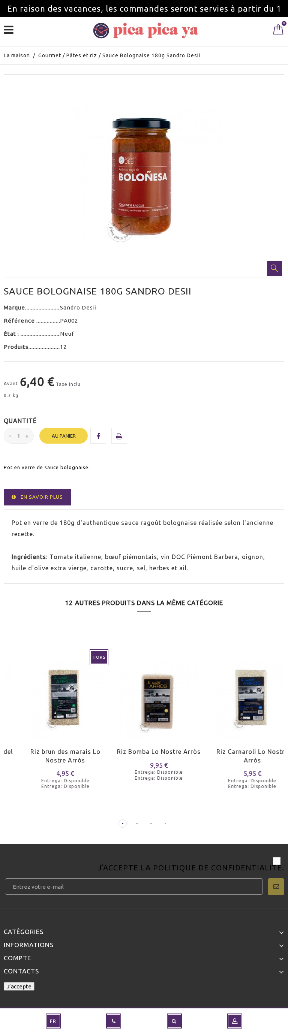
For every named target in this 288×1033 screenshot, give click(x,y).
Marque (14, 307)
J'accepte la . (191, 868)
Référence (20, 320)
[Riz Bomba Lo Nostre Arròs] (144, 694)
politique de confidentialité (217, 867)
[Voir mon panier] (278, 31)
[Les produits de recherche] (174, 1021)
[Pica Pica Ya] (145, 30)
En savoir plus (42, 496)
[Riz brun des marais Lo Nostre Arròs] (50, 694)
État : (12, 333)
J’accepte (19, 986)
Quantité (20, 420)
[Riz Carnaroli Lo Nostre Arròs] (237, 694)
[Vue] (40, 706)
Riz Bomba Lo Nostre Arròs (144, 751)
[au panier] (107, 706)
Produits (16, 347)
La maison (17, 55)
